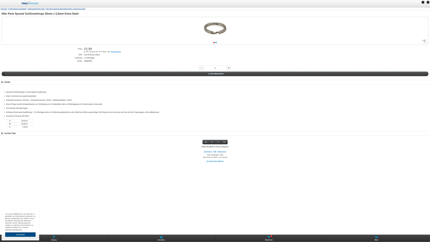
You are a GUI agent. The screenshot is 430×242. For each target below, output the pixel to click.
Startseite (4, 9)
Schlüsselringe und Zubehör (17, 9)
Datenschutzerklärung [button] (13, 230)
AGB (214, 151)
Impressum (208, 151)
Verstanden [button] (20, 234)
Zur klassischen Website (215, 161)
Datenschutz (222, 151)
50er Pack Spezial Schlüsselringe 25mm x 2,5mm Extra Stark (65, 9)
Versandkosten (116, 52)
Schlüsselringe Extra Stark (36, 9)
